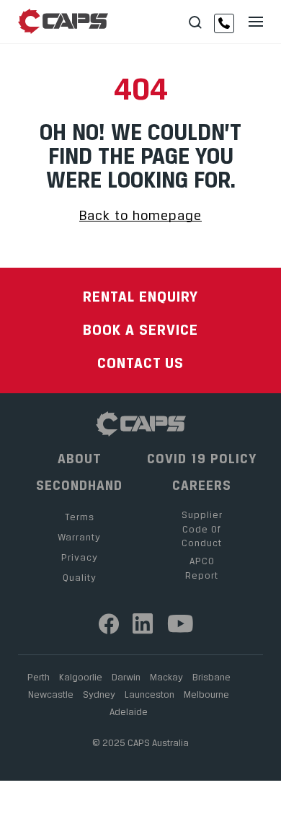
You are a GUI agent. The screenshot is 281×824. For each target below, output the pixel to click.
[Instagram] (143, 623)
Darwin (126, 677)
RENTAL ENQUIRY (140, 296)
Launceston (149, 694)
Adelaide (129, 711)
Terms (79, 516)
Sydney (99, 694)
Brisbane (211, 677)
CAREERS (201, 485)
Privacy (79, 557)
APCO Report (201, 568)
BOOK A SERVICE (140, 329)
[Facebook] (109, 623)
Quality (80, 577)
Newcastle (50, 694)
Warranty (79, 537)
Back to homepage (140, 215)
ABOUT (80, 459)
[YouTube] (181, 623)
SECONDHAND (79, 485)
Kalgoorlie (80, 677)
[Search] (195, 22)
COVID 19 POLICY (202, 459)
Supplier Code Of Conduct (202, 528)
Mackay (166, 677)
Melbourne (206, 694)
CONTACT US (140, 363)
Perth (38, 677)
